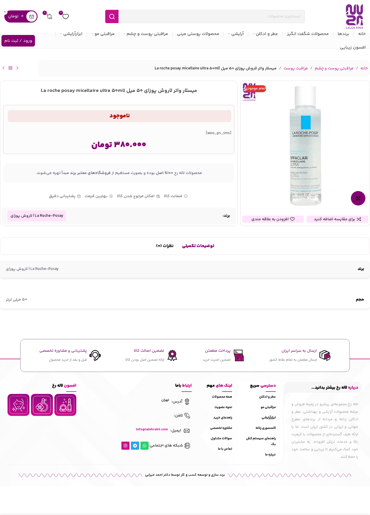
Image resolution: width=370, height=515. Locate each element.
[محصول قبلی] (17, 67)
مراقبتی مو (268, 407)
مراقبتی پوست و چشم (334, 68)
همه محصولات (222, 397)
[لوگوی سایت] (354, 16)
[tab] (198, 246)
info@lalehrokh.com (152, 429)
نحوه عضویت (223, 407)
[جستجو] (112, 16)
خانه (364, 68)
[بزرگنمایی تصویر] (358, 198)
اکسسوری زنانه (266, 428)
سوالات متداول (221, 438)
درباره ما (270, 454)
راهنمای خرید (222, 417)
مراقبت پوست (296, 68)
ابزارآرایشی (269, 417)
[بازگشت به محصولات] (10, 67)
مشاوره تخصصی (221, 428)
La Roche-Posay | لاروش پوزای (36, 216)
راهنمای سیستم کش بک (261, 441)
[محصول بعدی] (3, 67)
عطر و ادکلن (267, 397)
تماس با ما (225, 449)
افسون (64, 385)
